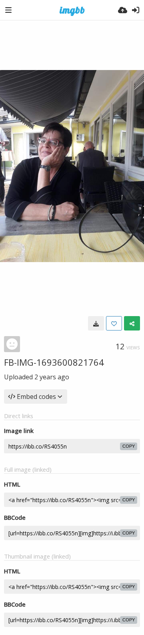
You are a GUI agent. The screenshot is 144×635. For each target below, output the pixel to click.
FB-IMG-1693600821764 (54, 362)
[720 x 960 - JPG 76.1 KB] (96, 323)
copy (128, 446)
